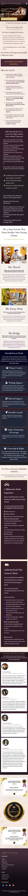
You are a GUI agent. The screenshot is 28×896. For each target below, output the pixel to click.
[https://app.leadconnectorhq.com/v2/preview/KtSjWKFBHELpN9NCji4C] (11, 3)
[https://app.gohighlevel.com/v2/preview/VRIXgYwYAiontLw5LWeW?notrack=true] (14, 853)
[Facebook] (3, 885)
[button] (26, 4)
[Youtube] (13, 885)
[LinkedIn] (10, 885)
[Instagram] (6, 885)
